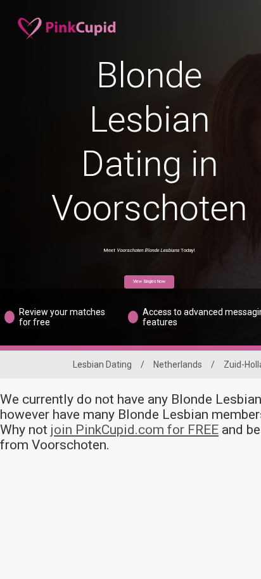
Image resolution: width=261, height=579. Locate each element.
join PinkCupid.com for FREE (135, 429)
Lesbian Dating (102, 364)
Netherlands (177, 364)
